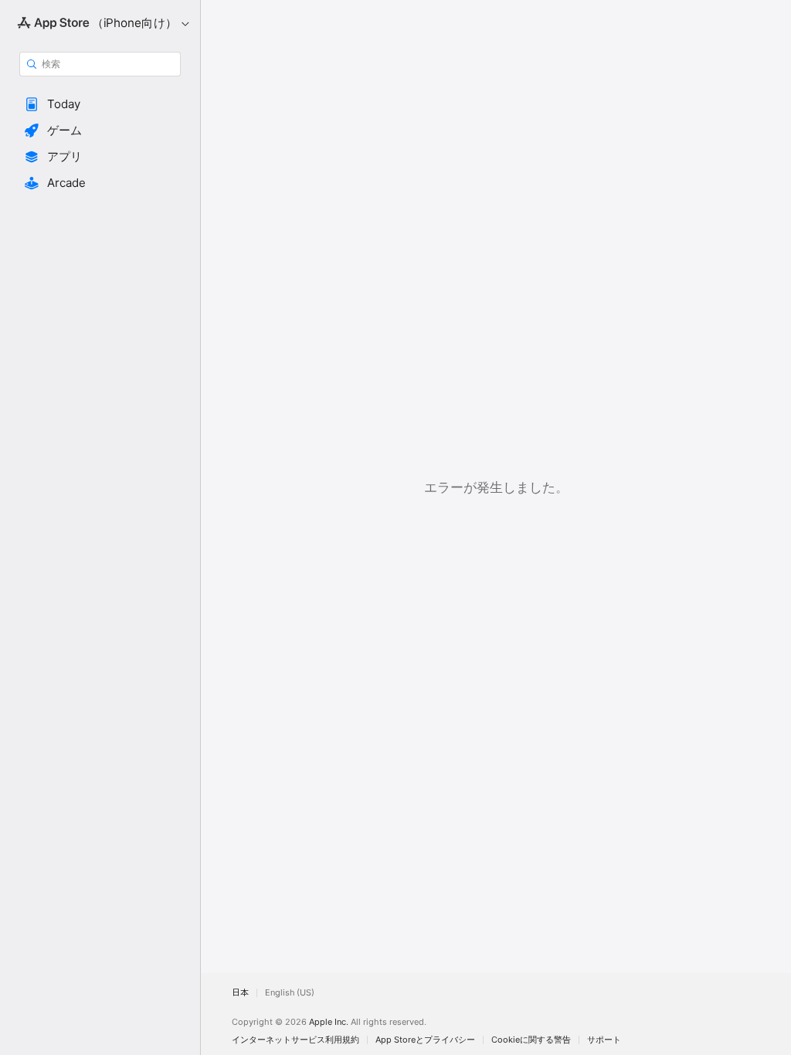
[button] (100, 104)
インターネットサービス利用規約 (295, 1040)
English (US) (289, 993)
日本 (240, 993)
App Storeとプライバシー (425, 1040)
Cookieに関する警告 (531, 1040)
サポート (604, 1040)
